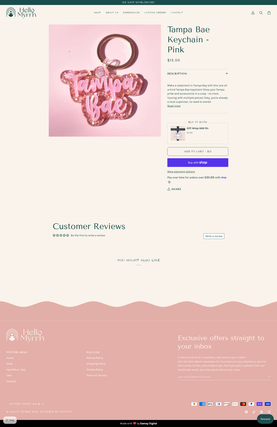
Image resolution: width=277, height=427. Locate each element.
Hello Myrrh (20, 411)
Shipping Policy (95, 363)
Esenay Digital (148, 423)
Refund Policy (94, 357)
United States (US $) (25, 403)
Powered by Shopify (56, 411)
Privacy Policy (94, 369)
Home (10, 357)
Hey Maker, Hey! (16, 369)
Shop (9, 363)
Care (9, 375)
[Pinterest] (261, 412)
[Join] (268, 376)
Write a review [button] (213, 236)
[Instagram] (269, 412)
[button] (131, 13)
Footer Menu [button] (17, 352)
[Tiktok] (254, 412)
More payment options (181, 171)
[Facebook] (246, 412)
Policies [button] (93, 352)
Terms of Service (96, 375)
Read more (173, 105)
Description (177, 73)
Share (176, 189)
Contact (11, 381)
